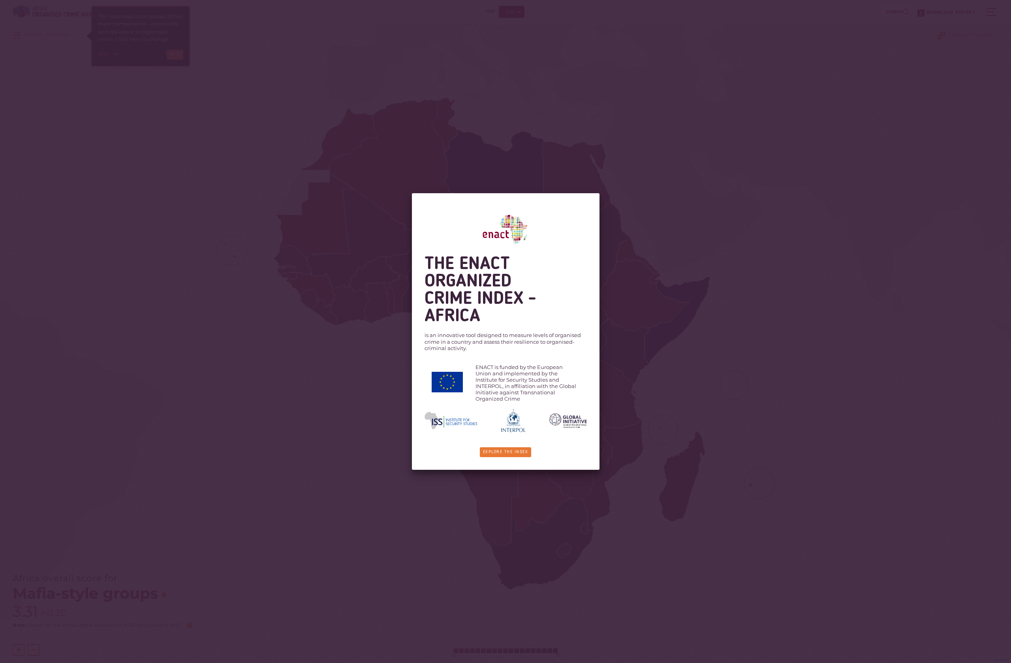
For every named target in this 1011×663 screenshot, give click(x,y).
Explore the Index (505, 452)
